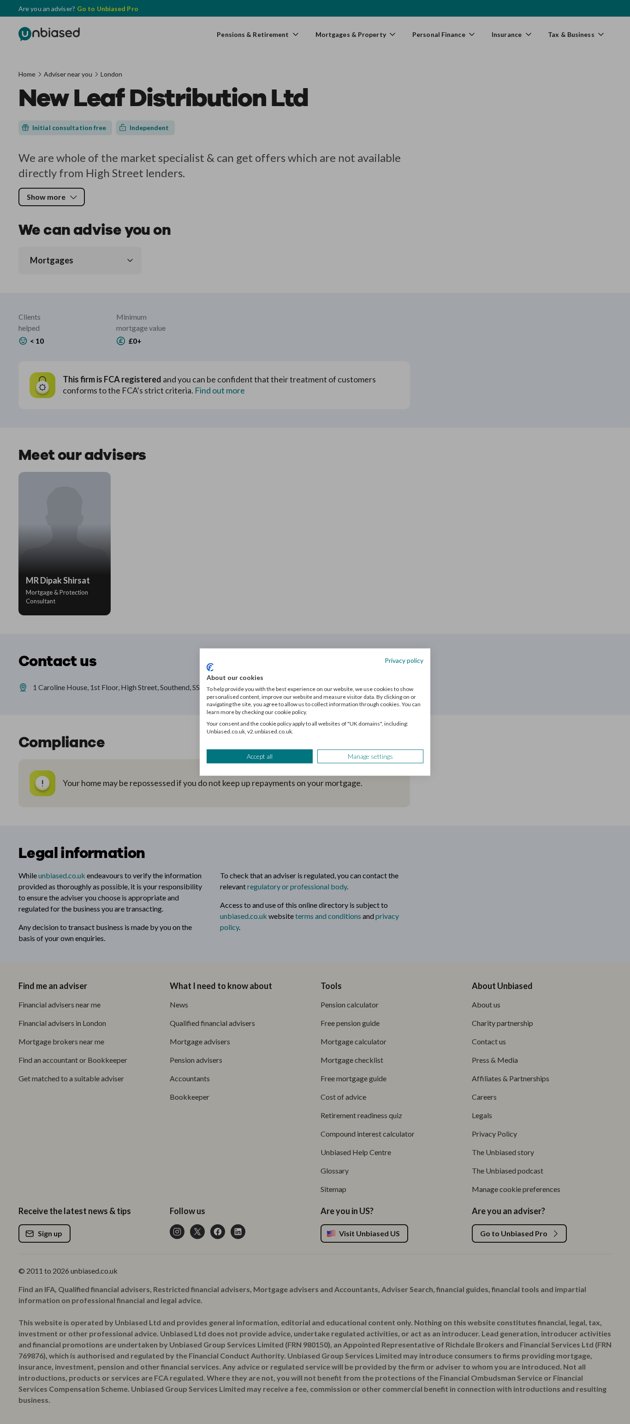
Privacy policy (404, 660)
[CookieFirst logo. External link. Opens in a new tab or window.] (210, 667)
